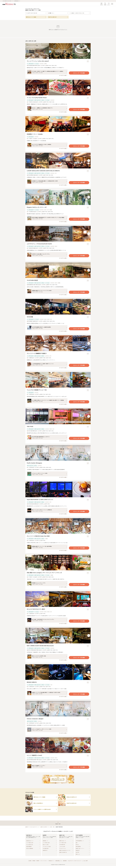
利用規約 (33, 860)
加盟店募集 (65, 860)
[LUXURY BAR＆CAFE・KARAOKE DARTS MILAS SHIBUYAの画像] (58, 160)
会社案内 (30, 860)
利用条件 (37, 860)
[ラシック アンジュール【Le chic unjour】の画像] (58, 51)
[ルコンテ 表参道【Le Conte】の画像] (58, 745)
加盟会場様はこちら (58, 860)
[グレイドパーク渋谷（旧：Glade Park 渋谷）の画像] (58, 526)
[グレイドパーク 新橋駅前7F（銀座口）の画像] (58, 343)
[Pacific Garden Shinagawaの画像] (58, 453)
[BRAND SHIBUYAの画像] (58, 672)
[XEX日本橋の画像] (58, 307)
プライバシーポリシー (44, 860)
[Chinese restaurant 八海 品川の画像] (58, 708)
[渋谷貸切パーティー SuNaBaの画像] (58, 124)
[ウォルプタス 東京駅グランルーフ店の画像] (58, 380)
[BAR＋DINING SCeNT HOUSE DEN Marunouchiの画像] (58, 635)
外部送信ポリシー (51, 860)
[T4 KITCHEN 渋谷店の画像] (58, 270)
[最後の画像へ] (88, 51)
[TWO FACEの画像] (58, 416)
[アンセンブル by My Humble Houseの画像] (58, 87)
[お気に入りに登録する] (88, 61)
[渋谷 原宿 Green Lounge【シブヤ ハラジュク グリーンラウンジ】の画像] (58, 562)
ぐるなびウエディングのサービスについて (74, 860)
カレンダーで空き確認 (80, 72)
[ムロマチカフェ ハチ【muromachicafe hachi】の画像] (58, 233)
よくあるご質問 (84, 860)
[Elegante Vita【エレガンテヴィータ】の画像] (58, 197)
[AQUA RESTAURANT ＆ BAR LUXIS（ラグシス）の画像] (58, 489)
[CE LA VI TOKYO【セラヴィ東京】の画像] (58, 599)
